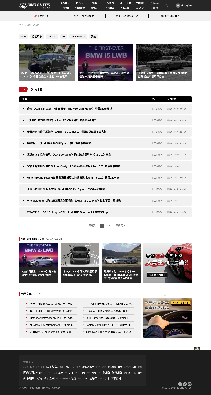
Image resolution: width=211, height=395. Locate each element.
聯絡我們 (23, 388)
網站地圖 (46, 388)
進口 (54, 372)
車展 (120, 367)
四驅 (94, 372)
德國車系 (37, 36)
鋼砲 (140, 372)
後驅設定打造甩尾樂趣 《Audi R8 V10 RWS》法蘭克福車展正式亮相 (67, 131)
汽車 (66, 373)
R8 (63, 36)
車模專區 (80, 3)
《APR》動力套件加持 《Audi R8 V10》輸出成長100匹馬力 (62, 120)
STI (134, 367)
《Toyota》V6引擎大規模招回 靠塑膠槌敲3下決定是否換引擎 (80, 273)
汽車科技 (139, 3)
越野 (60, 372)
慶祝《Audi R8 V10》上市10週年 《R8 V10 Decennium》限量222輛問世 (69, 108)
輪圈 (42, 367)
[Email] (190, 384)
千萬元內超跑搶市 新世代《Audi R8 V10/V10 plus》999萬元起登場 (66, 189)
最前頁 (92, 225)
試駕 (104, 367)
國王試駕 (52, 367)
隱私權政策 (34, 388)
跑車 (71, 372)
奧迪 (93, 36)
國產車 (98, 367)
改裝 (61, 367)
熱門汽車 (65, 8)
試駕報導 (110, 3)
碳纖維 (106, 372)
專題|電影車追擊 (170, 16)
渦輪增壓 (127, 367)
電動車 (58, 379)
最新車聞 (65, 3)
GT (86, 378)
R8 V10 (52, 36)
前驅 (83, 372)
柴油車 (106, 378)
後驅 (88, 373)
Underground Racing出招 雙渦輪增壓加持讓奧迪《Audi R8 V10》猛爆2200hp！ (74, 177)
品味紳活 (139, 8)
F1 (45, 373)
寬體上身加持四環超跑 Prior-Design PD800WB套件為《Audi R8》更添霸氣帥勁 (73, 166)
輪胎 (32, 367)
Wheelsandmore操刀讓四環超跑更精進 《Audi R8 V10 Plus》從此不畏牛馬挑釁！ (75, 200)
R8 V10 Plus (78, 36)
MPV (78, 367)
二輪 (134, 373)
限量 (140, 367)
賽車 (37, 367)
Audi (23, 36)
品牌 (99, 373)
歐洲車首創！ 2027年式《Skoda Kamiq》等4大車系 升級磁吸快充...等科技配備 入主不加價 (121, 275)
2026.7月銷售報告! (127, 16)
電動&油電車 (125, 3)
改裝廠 (39, 378)
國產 (49, 373)
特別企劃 (154, 8)
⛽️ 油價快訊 (41, 16)
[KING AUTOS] (34, 5)
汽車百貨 (116, 378)
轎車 (77, 373)
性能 (39, 372)
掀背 (100, 379)
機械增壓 (112, 367)
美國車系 (66, 378)
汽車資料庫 (79, 8)
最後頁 (119, 225)
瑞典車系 (80, 379)
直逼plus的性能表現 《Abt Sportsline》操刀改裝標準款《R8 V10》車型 (69, 154)
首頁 (21, 25)
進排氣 (127, 372)
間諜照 (95, 3)
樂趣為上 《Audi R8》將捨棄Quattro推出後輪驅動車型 (59, 143)
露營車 (93, 378)
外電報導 (110, 8)
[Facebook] (180, 384)
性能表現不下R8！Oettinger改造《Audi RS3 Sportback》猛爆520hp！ (68, 212)
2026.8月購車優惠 (83, 16)
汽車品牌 (124, 8)
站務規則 (56, 388)
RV (72, 367)
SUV (67, 367)
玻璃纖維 (117, 372)
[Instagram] (185, 384)
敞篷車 (25, 367)
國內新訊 (95, 8)
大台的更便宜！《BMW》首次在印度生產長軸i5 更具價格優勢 (39, 273)
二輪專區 (154, 3)
